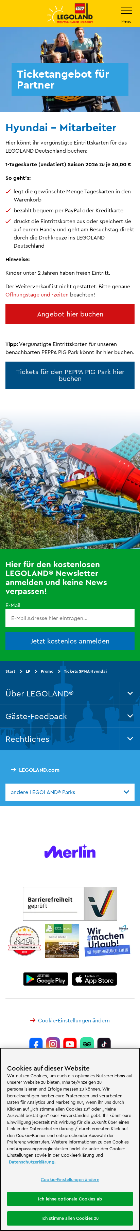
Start (10, 671)
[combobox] (70, 792)
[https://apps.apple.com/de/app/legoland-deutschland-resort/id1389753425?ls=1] (94, 979)
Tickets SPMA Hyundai (85, 671)
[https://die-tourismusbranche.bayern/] (107, 941)
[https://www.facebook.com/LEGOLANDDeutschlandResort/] (36, 1044)
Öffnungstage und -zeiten (37, 294)
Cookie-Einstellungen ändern (74, 1020)
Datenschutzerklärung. (32, 1162)
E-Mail (12, 605)
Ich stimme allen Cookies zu (70, 1218)
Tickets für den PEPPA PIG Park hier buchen (70, 375)
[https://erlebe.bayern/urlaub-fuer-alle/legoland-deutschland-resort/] (70, 904)
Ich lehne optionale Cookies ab (70, 1198)
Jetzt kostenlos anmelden (70, 641)
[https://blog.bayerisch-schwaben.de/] (62, 941)
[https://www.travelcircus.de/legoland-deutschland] (24, 941)
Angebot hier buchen (70, 314)
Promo (47, 671)
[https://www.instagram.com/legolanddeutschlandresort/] (53, 1044)
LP (28, 671)
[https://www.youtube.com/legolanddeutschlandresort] (70, 1044)
